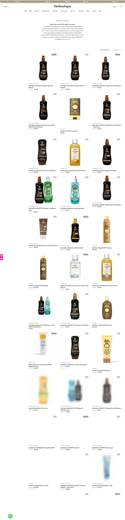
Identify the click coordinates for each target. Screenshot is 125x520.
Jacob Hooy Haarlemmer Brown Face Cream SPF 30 (74, 286)
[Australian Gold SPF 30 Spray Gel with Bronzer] (75, 67)
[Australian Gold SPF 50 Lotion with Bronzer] (43, 152)
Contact (94, 11)
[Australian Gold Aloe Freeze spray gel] (75, 189)
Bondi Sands (32, 362)
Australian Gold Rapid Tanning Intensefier (42, 448)
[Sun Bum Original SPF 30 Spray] (43, 267)
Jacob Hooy (63, 168)
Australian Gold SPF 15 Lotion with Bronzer (73, 364)
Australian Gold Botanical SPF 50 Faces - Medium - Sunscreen (73, 486)
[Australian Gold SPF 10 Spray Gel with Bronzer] (106, 389)
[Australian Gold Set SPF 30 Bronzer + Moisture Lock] (75, 389)
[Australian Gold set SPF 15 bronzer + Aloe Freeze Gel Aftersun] (43, 306)
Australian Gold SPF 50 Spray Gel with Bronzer (41, 86)
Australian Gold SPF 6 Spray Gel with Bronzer (74, 325)
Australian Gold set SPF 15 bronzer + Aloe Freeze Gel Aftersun (41, 326)
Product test (81, 11)
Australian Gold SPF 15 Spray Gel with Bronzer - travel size (106, 126)
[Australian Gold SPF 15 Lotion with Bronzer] (75, 346)
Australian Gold (34, 83)
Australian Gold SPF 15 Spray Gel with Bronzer (106, 86)
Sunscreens (55, 11)
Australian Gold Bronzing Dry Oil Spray (104, 170)
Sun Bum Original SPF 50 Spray (102, 248)
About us (88, 11)
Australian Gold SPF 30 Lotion (38, 408)
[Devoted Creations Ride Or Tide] (106, 467)
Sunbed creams (45, 11)
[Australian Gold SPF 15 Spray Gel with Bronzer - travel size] (106, 106)
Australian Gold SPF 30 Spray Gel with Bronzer (72, 86)
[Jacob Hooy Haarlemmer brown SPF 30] (106, 267)
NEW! (30, 11)
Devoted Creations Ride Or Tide (102, 485)
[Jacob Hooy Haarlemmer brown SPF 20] (75, 152)
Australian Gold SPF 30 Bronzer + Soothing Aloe (42, 209)
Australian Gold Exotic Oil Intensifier (71, 248)
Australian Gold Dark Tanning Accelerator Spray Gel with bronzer (42, 126)
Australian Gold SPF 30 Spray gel (102, 448)
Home (25, 11)
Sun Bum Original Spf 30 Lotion (102, 325)
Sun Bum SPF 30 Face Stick (68, 131)
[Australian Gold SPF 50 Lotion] (75, 429)
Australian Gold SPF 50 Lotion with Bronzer (42, 170)
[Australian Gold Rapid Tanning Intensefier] (43, 429)
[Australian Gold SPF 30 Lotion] (43, 389)
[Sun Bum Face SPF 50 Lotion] (106, 349)
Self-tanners (64, 11)
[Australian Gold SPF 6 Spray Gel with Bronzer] (75, 306)
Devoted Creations (97, 483)
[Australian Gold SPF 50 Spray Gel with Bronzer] (43, 67)
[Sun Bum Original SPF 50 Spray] (106, 229)
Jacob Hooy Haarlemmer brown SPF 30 (104, 285)
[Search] (117, 6)
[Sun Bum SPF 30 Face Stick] (75, 109)
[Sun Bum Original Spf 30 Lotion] (106, 306)
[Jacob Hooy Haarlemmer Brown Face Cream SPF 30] (75, 267)
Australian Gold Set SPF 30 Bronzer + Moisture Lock (72, 409)
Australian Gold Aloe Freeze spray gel (72, 208)
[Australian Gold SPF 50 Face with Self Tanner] (43, 228)
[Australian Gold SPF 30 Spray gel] (106, 429)
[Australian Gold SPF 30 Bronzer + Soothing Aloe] (43, 189)
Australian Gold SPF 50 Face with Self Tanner (43, 245)
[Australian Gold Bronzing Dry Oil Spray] (106, 152)
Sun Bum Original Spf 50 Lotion (38, 485)
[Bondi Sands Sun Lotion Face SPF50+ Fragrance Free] (43, 346)
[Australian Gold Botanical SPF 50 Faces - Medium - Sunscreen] (75, 467)
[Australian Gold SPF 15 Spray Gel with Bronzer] (106, 67)
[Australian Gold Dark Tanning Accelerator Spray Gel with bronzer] (43, 106)
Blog (100, 11)
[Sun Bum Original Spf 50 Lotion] (43, 467)
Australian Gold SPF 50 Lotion (69, 448)
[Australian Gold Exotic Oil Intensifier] (75, 229)
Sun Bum (62, 129)
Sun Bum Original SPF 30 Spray (38, 285)
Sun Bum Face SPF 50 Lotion (101, 370)
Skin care (72, 11)
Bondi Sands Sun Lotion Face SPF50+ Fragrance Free (40, 365)
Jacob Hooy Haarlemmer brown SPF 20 (72, 170)
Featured (36, 11)
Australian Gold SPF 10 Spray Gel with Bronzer (106, 408)
